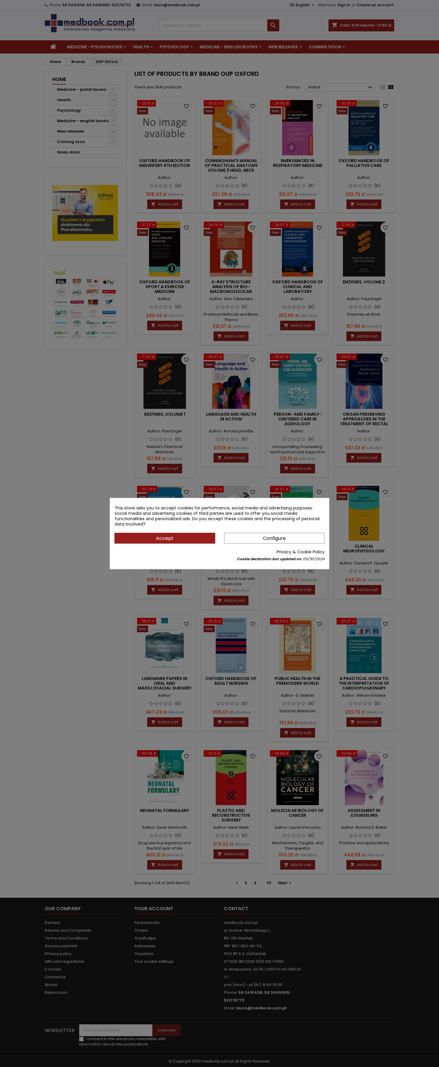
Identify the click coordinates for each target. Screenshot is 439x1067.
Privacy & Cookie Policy (301, 552)
